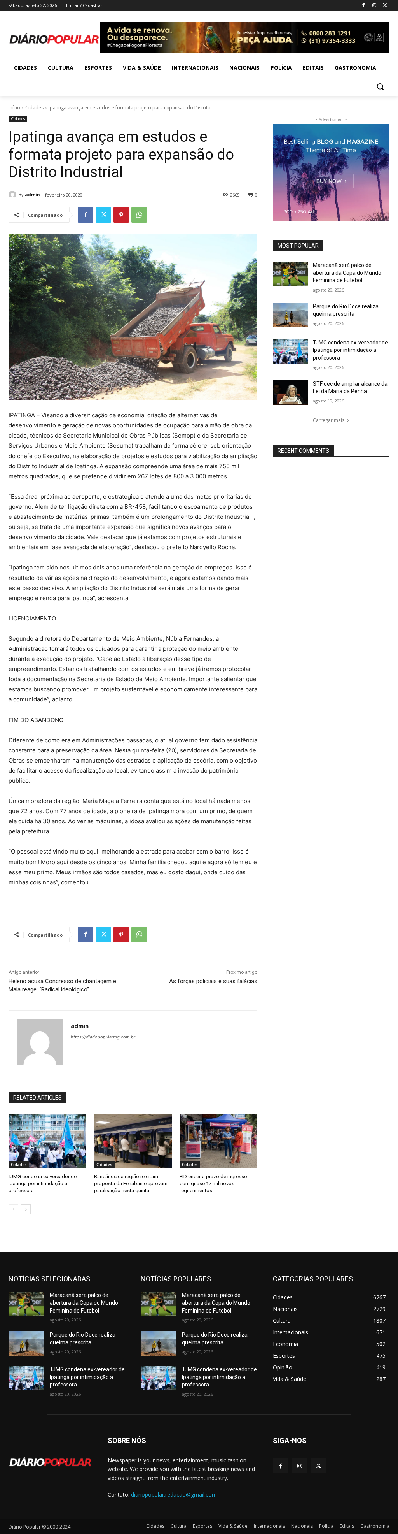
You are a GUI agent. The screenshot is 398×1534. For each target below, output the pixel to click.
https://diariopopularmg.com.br (103, 1037)
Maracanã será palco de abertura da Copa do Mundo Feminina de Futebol (347, 272)
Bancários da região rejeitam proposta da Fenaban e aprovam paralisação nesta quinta (131, 1183)
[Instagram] (374, 5)
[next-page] (26, 1209)
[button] (380, 86)
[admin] (14, 195)
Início (14, 107)
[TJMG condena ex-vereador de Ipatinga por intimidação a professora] (47, 1141)
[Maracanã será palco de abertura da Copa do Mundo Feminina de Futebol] (290, 274)
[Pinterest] (121, 215)
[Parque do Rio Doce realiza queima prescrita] (290, 315)
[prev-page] (13, 1209)
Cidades (34, 107)
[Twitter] (385, 5)
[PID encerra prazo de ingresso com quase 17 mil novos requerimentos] (218, 1141)
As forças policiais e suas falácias (213, 981)
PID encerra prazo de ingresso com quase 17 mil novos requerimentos (213, 1183)
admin (32, 194)
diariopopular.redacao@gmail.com (174, 1494)
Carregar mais (328, 420)
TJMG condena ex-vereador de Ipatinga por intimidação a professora (43, 1183)
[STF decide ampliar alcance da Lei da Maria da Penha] (290, 392)
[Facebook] (363, 5)
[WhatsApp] (139, 215)
